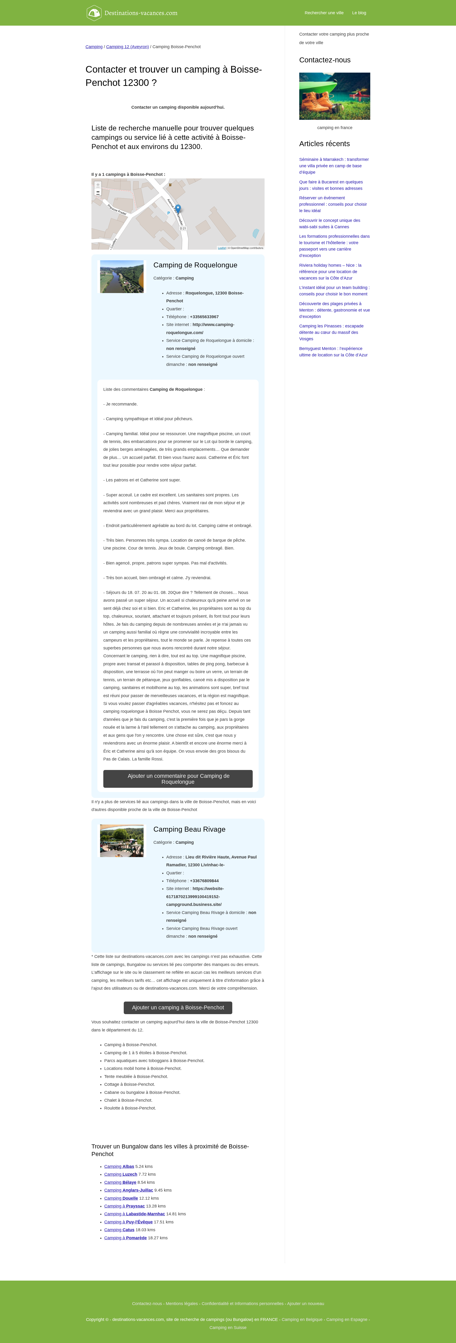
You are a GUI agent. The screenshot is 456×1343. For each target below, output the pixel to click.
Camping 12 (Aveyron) (127, 46)
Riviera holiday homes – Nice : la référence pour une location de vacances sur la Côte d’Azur (330, 271)
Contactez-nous (147, 1303)
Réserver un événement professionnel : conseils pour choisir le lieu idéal (333, 204)
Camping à (124, 1206)
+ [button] (98, 185)
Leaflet (222, 248)
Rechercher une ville (324, 12)
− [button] (98, 192)
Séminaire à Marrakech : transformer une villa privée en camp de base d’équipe (334, 166)
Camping (94, 46)
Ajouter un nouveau (305, 1303)
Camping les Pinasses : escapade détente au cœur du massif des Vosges (331, 332)
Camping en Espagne (346, 1319)
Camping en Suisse (228, 1327)
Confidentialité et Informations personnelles (243, 1303)
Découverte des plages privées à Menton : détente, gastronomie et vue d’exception (334, 310)
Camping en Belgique (302, 1319)
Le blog (359, 12)
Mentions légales (182, 1303)
